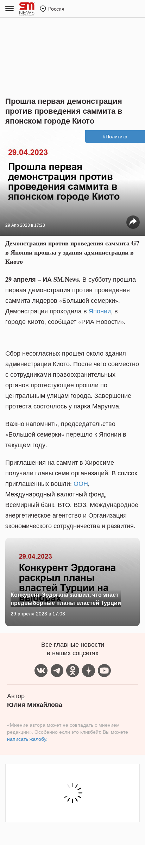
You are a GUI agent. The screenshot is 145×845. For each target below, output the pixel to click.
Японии (100, 311)
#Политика (115, 136)
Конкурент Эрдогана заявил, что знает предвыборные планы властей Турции (66, 598)
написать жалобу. (27, 739)
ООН (81, 483)
